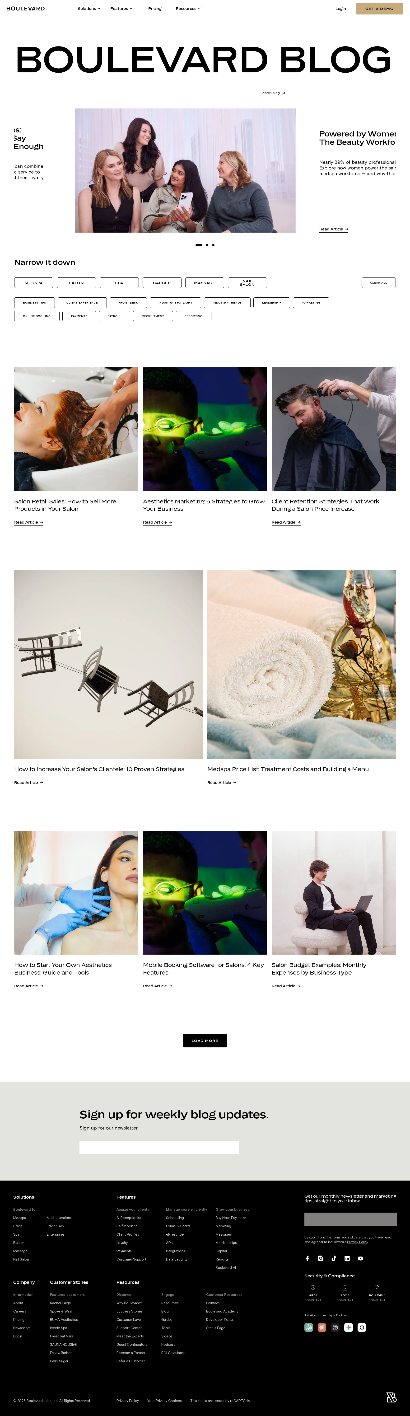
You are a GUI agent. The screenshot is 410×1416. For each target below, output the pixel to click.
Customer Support (131, 1259)
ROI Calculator (173, 1353)
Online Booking (37, 316)
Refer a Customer (130, 1361)
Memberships (226, 1243)
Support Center (129, 1328)
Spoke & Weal (61, 1311)
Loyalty (122, 1243)
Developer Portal (219, 1320)
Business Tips (34, 302)
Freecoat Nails (61, 1336)
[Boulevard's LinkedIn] (347, 1258)
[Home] (26, 8)
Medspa (34, 283)
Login (340, 9)
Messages (224, 1234)
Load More (205, 1040)
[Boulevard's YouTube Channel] (360, 1258)
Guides (166, 1320)
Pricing (155, 9)
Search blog (270, 93)
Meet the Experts (130, 1336)
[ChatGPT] (308, 1327)
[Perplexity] (335, 1327)
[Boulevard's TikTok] (334, 1258)
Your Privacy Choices (164, 1401)
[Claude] (322, 1327)
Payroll (114, 316)
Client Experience (82, 302)
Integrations (175, 1251)
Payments (79, 316)
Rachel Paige (60, 1303)
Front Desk (128, 302)
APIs (169, 1243)
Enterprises (56, 1234)
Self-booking (127, 1226)
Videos (166, 1336)
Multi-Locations (59, 1218)
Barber (162, 283)
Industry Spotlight (175, 302)
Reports (222, 1259)
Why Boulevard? (129, 1303)
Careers (19, 1311)
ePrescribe (175, 1234)
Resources (170, 1303)
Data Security (176, 1259)
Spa (119, 283)
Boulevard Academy (222, 1311)
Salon (76, 283)
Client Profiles (127, 1234)
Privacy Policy (127, 1401)
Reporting (194, 316)
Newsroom (21, 1328)
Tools (165, 1328)
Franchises (55, 1226)
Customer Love (128, 1320)
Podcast (168, 1344)
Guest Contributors (131, 1344)
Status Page (215, 1328)
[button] (99, 8)
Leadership (272, 302)
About (18, 1303)
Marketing (311, 302)
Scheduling (175, 1218)
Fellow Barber (61, 1353)
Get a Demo (379, 8)
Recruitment (153, 316)
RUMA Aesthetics (64, 1320)
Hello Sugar (59, 1361)
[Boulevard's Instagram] (320, 1258)
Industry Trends (227, 302)
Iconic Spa (58, 1328)
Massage (205, 283)
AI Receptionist (128, 1218)
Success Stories (129, 1311)
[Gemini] (348, 1327)
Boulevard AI (226, 1268)
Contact (212, 1303)
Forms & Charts (178, 1226)
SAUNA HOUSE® (63, 1344)
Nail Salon (247, 282)
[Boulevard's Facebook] (307, 1258)
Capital (221, 1251)
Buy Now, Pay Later (231, 1218)
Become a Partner (130, 1353)
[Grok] (362, 1327)
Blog (165, 1311)
